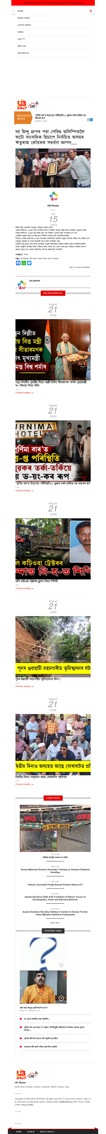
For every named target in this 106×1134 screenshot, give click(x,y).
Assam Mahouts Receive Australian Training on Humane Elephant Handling (55, 871)
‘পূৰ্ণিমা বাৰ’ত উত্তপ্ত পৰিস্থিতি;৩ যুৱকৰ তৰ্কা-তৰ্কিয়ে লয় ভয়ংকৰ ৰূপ (52, 483)
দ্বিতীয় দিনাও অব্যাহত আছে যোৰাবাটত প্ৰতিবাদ (41, 776)
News (26, 254)
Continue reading (23, 392)
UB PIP (44, 3)
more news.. (55, 922)
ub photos (34, 280)
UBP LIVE (22, 46)
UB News (33, 258)
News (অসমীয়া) (24, 18)
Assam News (42, 258)
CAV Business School (56, 3)
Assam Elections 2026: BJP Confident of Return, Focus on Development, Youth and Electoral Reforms (55, 898)
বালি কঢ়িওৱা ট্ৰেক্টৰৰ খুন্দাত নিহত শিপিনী (52, 115)
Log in (72, 267)
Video (20, 32)
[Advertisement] (53, 76)
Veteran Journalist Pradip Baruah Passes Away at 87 (55, 884)
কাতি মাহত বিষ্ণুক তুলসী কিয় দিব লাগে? (34, 1007)
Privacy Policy (27, 1105)
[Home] (34, 103)
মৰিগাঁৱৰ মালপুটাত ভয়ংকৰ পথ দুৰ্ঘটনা (55, 857)
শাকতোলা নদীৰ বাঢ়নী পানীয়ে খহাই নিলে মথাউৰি (40, 1046)
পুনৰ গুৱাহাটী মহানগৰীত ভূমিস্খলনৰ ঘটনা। (38, 678)
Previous (88, 119)
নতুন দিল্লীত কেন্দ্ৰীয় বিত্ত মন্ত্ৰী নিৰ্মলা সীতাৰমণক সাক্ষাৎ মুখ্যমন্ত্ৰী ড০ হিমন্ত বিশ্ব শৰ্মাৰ (50, 383)
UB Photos (53, 205)
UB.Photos (27, 3)
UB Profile (23, 53)
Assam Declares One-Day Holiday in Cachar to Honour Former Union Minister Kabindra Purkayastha (55, 913)
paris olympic (53, 258)
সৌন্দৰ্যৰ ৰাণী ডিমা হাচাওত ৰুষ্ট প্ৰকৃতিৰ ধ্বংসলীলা (41, 1038)
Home (20, 11)
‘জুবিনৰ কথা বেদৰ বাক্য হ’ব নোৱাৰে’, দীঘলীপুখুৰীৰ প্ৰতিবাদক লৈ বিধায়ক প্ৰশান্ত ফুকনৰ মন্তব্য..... (54, 1028)
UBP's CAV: (37, 3)
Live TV (21, 39)
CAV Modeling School (74, 3)
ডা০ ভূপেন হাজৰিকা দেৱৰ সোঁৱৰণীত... (37, 1018)
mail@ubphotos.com (68, 1102)
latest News (55, 808)
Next (91, 119)
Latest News (24, 25)
